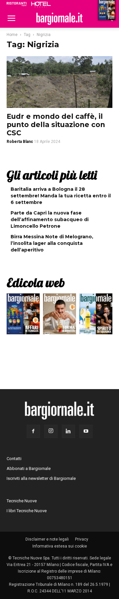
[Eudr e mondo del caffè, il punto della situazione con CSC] (59, 82)
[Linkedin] (68, 431)
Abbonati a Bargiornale (29, 468)
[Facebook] (33, 431)
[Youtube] (86, 431)
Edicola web (36, 282)
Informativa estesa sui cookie (59, 546)
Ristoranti (16, 4)
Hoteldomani (41, 4)
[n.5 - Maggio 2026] (95, 315)
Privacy (81, 539)
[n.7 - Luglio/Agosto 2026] (23, 315)
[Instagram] (51, 431)
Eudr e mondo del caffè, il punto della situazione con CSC (56, 124)
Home (12, 34)
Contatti (14, 458)
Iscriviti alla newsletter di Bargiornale (41, 478)
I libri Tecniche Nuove (27, 510)
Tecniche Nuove (22, 500)
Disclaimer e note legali (47, 539)
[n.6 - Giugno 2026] (59, 315)
